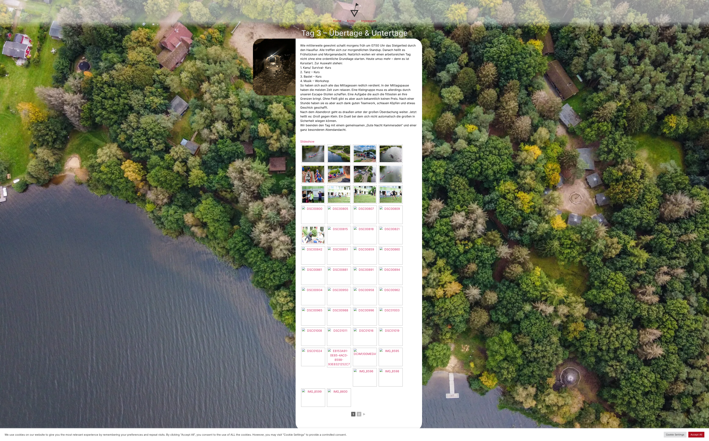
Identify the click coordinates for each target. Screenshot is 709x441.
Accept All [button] (696, 434)
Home (337, 21)
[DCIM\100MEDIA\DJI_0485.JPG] (339, 154)
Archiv (351, 21)
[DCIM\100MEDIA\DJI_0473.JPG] (365, 174)
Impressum (368, 21)
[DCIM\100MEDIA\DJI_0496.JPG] (391, 174)
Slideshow (307, 141)
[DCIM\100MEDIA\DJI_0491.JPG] (391, 154)
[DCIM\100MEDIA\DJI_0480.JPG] (365, 357)
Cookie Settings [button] (675, 434)
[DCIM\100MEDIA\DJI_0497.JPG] (313, 154)
